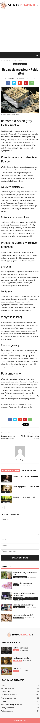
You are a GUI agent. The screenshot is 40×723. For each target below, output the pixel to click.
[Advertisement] (20, 31)
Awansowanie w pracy (20, 577)
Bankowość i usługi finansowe (11, 704)
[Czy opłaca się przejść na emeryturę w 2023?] (6, 575)
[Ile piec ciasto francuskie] (6, 661)
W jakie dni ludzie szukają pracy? (30, 437)
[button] (37, 55)
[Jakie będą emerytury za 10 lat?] (6, 489)
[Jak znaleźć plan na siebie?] (6, 499)
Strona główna (5, 60)
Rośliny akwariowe (7, 708)
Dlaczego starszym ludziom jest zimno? (8, 437)
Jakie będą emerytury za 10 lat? (26, 486)
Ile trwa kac (17, 668)
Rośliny (16, 585)
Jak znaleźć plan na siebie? (24, 497)
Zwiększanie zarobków (9, 695)
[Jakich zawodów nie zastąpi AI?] (6, 478)
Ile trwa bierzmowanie (20, 648)
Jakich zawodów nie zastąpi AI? (26, 476)
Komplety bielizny (19, 617)
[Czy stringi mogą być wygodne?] (6, 617)
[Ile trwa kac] (6, 671)
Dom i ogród (17, 660)
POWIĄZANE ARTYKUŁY (10, 470)
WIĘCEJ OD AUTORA (29, 470)
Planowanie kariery (19, 607)
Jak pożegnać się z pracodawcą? (23, 605)
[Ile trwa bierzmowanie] (6, 650)
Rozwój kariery (22, 64)
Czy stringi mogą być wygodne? (23, 615)
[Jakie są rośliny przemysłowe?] (6, 585)
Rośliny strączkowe (7, 711)
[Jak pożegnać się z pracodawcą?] (6, 607)
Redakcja (11, 78)
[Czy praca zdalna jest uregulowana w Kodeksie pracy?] (6, 596)
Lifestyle (16, 650)
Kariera (15, 64)
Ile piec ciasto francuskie (21, 658)
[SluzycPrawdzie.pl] (20, 5)
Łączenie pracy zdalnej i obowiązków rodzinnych (24, 598)
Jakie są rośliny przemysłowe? (22, 583)
